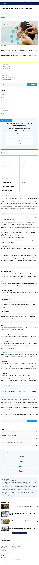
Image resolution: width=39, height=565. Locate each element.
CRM (13, 549)
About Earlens (4, 92)
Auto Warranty (14, 544)
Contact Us (3, 549)
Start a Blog (3, 557)
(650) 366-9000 (11, 389)
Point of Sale (14, 547)
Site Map (3, 555)
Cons (3, 99)
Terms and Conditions (5, 551)
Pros (3, 97)
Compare (10, 16)
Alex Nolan (6, 11)
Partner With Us (4, 546)
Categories (14, 543)
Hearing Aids (6, 6)
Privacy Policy (3, 547)
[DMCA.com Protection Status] (17, 559)
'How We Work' (32, 1)
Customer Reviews (5, 100)
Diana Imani (7, 10)
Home (2, 6)
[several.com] (3, 3)
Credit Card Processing (16, 546)
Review (3, 16)
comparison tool (11, 414)
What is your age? (19, 130)
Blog (2, 554)
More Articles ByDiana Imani (8, 495)
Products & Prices (5, 95)
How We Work (4, 550)
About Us (3, 544)
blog (11, 416)
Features (3, 94)
